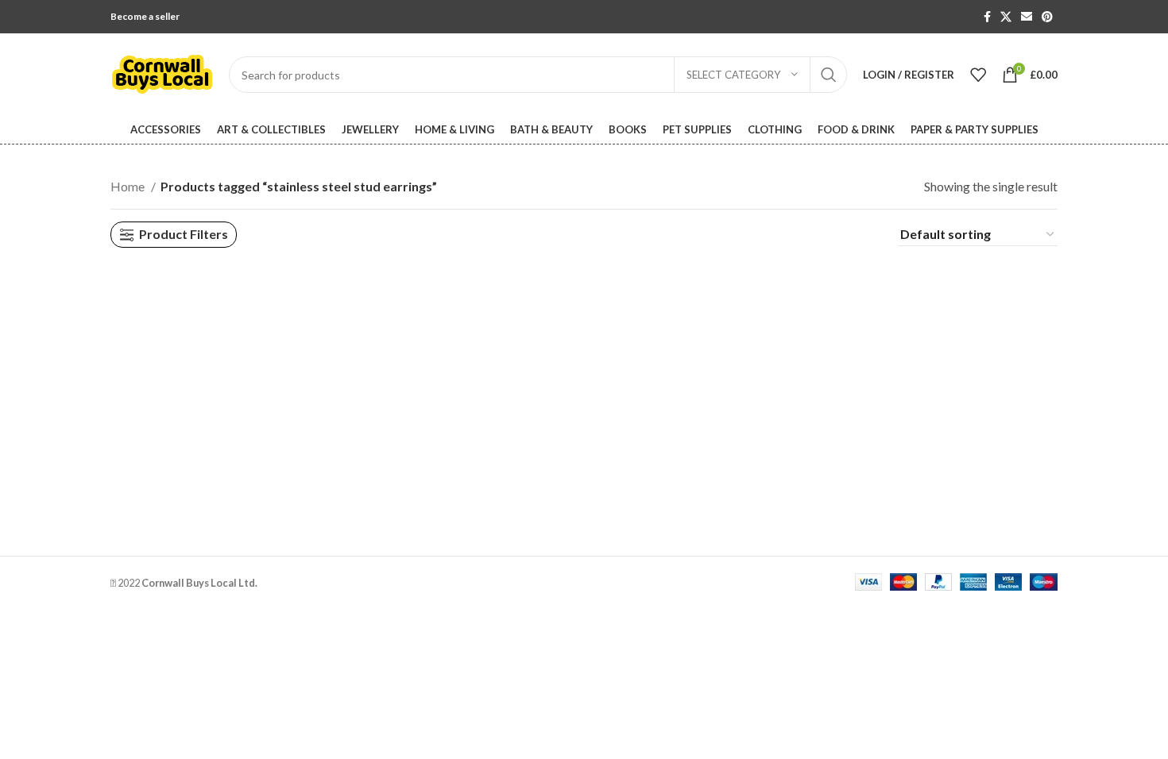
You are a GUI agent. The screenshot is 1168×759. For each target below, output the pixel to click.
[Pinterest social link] (1047, 16)
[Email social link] (1026, 16)
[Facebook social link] (987, 16)
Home (128, 186)
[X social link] (1006, 16)
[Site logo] (161, 72)
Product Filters (183, 234)
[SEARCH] (828, 74)
